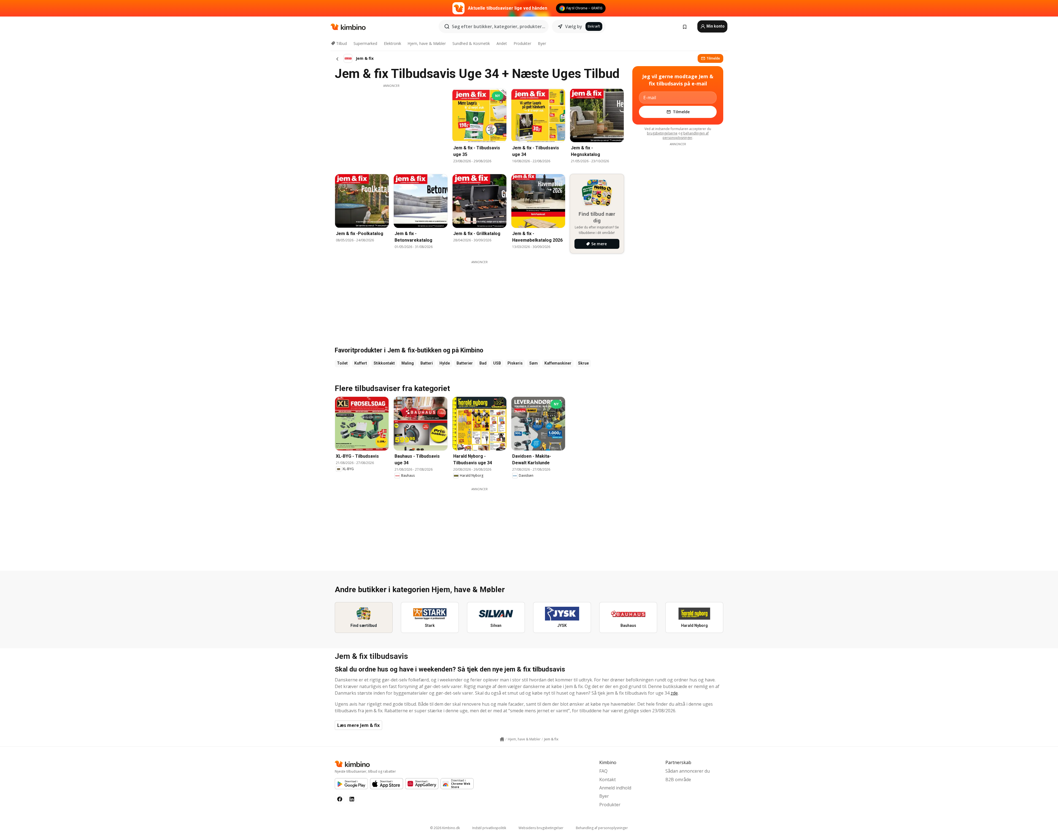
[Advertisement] (391, 126)
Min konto (715, 26)
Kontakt (607, 779)
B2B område (678, 779)
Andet (501, 43)
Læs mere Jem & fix (358, 725)
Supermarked (365, 43)
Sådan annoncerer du (687, 771)
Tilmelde (713, 58)
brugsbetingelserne (662, 133)
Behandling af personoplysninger (602, 828)
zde (674, 693)
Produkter (522, 43)
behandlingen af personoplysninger (686, 135)
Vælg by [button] (573, 26)
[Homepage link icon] (502, 739)
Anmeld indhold (615, 788)
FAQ (603, 771)
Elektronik (392, 43)
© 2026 (445, 828)
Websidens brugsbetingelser (541, 828)
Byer (542, 43)
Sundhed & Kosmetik (471, 43)
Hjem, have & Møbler (426, 43)
